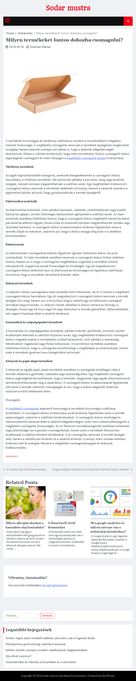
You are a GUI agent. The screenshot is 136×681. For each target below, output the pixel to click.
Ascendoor (80, 676)
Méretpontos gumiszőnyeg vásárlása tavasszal (36, 644)
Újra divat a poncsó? (18, 656)
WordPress (108, 676)
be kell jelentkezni (54, 585)
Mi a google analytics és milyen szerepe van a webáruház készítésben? (108, 527)
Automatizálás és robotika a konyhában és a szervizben (41, 662)
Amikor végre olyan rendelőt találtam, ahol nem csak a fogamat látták (50, 638)
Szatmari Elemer (40, 47)
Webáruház (12, 456)
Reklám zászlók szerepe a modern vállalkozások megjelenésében (46, 650)
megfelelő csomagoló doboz (86, 158)
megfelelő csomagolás (23, 409)
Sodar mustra (68, 8)
